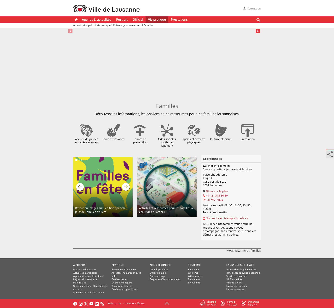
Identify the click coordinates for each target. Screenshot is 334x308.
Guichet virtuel (119, 279)
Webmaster (114, 303)
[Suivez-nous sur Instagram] (81, 303)
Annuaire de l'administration (88, 292)
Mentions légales (135, 303)
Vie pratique (157, 19)
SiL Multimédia (234, 279)
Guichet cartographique (124, 289)
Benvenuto (194, 279)
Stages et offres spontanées (165, 279)
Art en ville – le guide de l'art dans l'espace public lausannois (243, 271)
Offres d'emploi (158, 272)
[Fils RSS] (103, 303)
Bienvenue (193, 269)
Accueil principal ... (83, 25)
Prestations (179, 19)
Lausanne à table (235, 289)
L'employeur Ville (159, 269)
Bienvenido (194, 282)
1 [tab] (76, 160)
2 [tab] (80, 160)
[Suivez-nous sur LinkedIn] (97, 303)
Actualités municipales (85, 272)
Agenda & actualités (96, 19)
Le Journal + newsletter (85, 279)
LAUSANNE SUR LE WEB (240, 265)
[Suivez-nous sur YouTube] (91, 303)
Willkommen (194, 276)
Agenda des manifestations (88, 276)
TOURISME (194, 265)
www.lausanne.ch (244, 250)
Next (126, 187)
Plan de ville (79, 282)
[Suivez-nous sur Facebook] (75, 303)
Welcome (193, 272)
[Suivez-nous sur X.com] (86, 303)
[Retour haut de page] (167, 303)
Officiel (138, 19)
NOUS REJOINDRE (160, 265)
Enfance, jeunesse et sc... (127, 25)
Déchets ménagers (122, 282)
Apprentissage (157, 276)
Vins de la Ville (234, 282)
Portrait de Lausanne (84, 269)
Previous (80, 187)
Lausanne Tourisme (237, 286)
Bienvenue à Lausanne (124, 269)
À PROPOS (79, 265)
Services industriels (236, 276)
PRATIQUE (118, 265)
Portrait (122, 19)
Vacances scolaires (122, 286)
